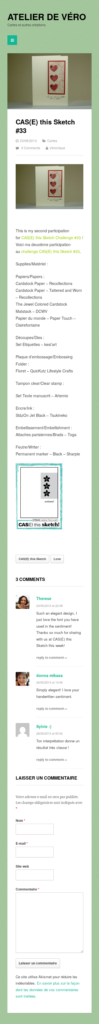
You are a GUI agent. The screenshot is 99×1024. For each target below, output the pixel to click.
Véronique (57, 147)
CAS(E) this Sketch (32, 559)
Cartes (52, 140)
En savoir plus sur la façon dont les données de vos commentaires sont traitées (47, 989)
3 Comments (30, 147)
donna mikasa (49, 675)
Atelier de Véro (46, 17)
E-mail (22, 843)
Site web (22, 866)
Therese (43, 598)
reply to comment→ (51, 657)
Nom (20, 820)
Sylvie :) (43, 726)
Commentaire (27, 889)
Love (57, 559)
